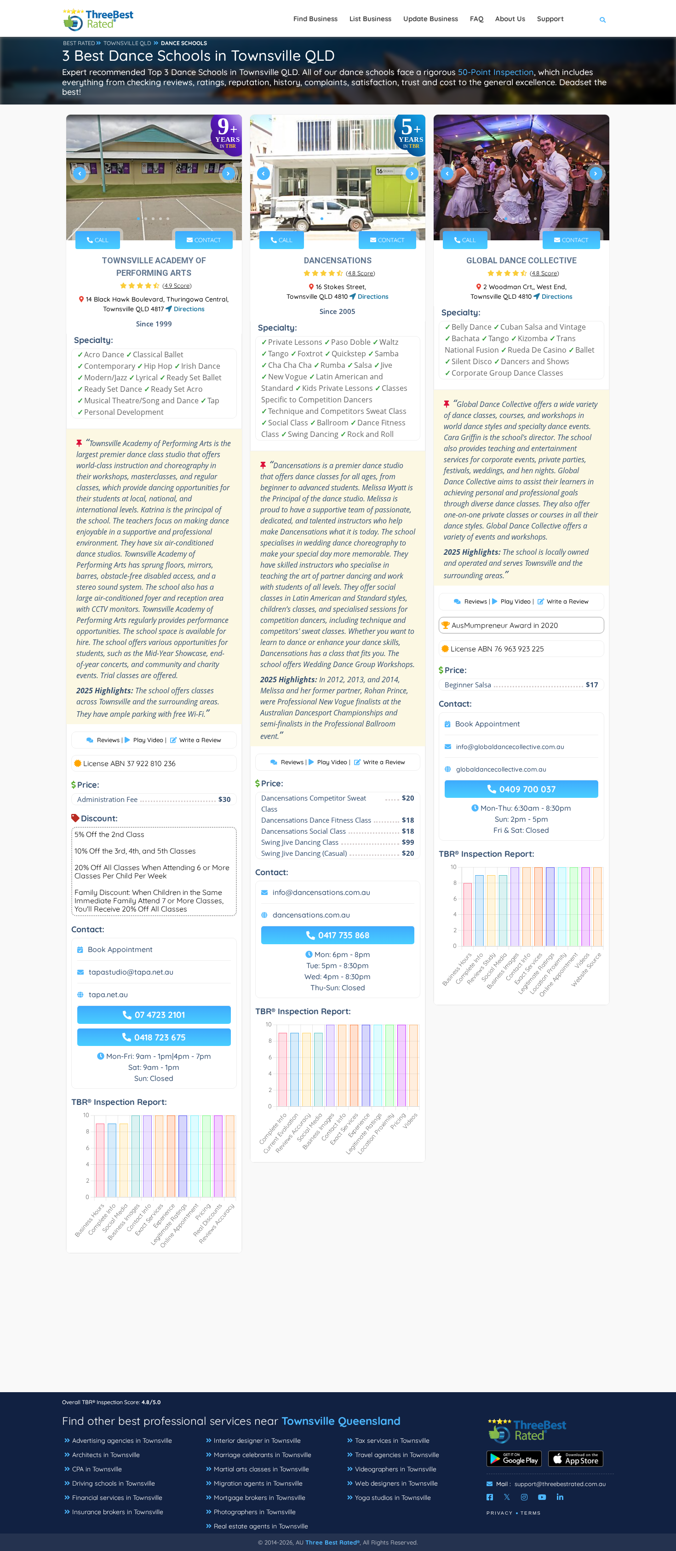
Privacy (500, 1513)
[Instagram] (524, 1497)
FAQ (476, 18)
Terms (531, 1513)
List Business (370, 18)
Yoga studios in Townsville (393, 1497)
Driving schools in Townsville (113, 1483)
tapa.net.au (108, 994)
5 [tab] (167, 218)
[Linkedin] (560, 1497)
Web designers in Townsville (396, 1483)
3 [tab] (153, 218)
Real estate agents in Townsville (261, 1526)
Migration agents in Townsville (258, 1483)
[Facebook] (490, 1497)
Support (550, 18)
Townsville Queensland (341, 1421)
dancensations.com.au (311, 914)
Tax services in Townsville (392, 1440)
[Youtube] (542, 1497)
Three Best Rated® (332, 1542)
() (177, 285)
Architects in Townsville (106, 1455)
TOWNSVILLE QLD (127, 43)
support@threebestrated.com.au (560, 1483)
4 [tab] (160, 218)
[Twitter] (507, 1497)
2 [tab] (145, 218)
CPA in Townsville (97, 1469)
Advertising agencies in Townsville (122, 1440)
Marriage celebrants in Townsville (262, 1455)
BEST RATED (79, 43)
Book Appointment (120, 949)
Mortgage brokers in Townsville (259, 1497)
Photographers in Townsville (255, 1512)
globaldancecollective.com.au (501, 769)
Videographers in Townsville (395, 1469)
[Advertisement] (338, 1327)
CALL (101, 240)
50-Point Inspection (496, 72)
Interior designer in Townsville (257, 1440)
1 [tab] (138, 218)
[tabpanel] (154, 177)
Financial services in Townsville (117, 1497)
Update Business (430, 18)
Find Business (315, 18)
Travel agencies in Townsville (397, 1455)
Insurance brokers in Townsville (117, 1512)
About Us (510, 18)
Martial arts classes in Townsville (261, 1469)
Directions (188, 309)
